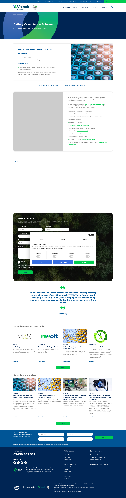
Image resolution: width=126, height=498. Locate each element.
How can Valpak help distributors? (76, 85)
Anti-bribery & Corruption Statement (99, 464)
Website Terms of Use (95, 459)
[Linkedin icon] (22, 462)
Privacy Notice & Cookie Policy (98, 457)
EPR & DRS (95, 7)
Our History (67, 457)
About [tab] (84, 239)
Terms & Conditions (95, 455)
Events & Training (49, 1)
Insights (75, 7)
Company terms (96, 451)
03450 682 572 (24, 454)
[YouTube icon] (25, 462)
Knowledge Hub (83, 1)
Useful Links (67, 476)
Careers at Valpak (69, 473)
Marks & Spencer (18, 347)
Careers (92, 1)
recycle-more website (96, 347)
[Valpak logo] (25, 7)
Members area (109, 1)
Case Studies (59, 1)
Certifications (67, 471)
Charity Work (67, 469)
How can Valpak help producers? (49, 85)
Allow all (84, 262)
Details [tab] (63, 239)
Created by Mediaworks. (76, 491)
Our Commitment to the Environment (73, 466)
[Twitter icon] (18, 462)
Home (14, 14)
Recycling (104, 7)
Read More (16, 361)
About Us (66, 455)
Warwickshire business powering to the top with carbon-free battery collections (74, 397)
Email (20, 240)
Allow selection (63, 262)
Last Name (48, 226)
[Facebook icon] (14, 462)
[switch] (55, 256)
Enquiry (20, 246)
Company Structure (69, 462)
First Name (21, 226)
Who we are (69, 451)
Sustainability (84, 7)
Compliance (66, 7)
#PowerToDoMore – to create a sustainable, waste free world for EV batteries (100, 397)
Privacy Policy (64, 444)
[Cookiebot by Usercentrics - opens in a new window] (87, 235)
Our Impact (38, 1)
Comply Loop (67, 459)
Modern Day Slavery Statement (98, 462)
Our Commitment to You (70, 464)
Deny (42, 262)
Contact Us (99, 1)
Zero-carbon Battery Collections (49, 347)
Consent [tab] (41, 239)
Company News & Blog (71, 1)
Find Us (66, 478)
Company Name (23, 233)
